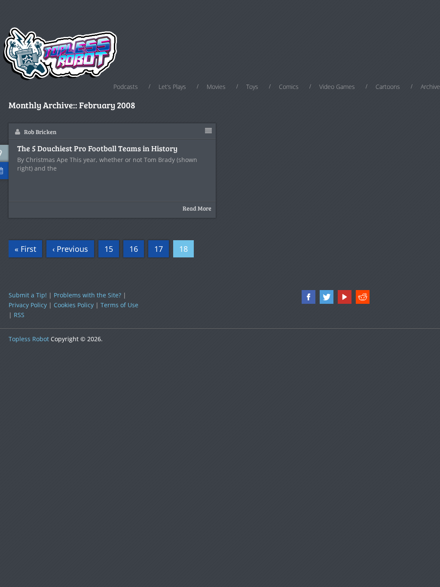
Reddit (363, 297)
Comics (289, 87)
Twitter (326, 297)
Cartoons (388, 87)
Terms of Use (119, 305)
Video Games (337, 87)
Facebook (308, 297)
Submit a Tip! (28, 295)
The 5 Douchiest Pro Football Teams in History (97, 148)
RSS (19, 315)
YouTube (344, 297)
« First (25, 249)
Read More (197, 208)
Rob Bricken (40, 132)
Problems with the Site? (87, 295)
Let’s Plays (172, 87)
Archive (430, 87)
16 (133, 249)
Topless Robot (29, 339)
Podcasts (125, 87)
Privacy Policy (28, 305)
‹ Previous (70, 249)
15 (108, 249)
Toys (252, 87)
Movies (216, 87)
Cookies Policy (74, 305)
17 (158, 249)
